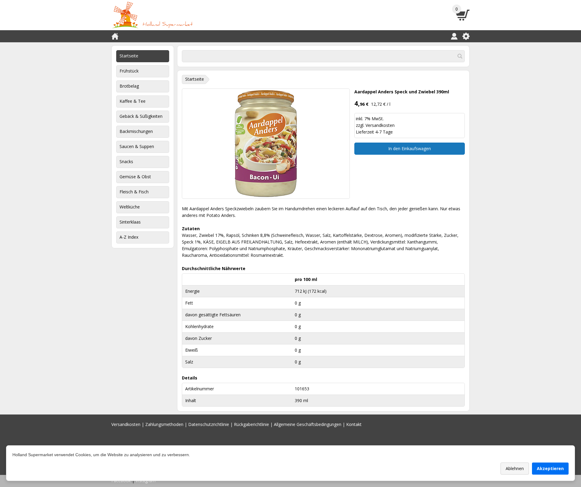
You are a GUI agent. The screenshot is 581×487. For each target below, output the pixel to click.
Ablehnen (515, 468)
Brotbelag (129, 86)
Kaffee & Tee (133, 101)
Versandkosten (380, 125)
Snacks (126, 161)
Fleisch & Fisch (134, 192)
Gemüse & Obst (135, 176)
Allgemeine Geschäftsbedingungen (307, 424)
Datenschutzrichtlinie (208, 424)
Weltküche (130, 207)
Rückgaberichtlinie (251, 424)
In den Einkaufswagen (409, 148)
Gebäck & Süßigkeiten (141, 116)
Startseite (129, 56)
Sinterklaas (130, 222)
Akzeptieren (550, 468)
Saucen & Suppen (137, 146)
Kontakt (354, 424)
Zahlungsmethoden (164, 424)
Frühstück (129, 71)
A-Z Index (129, 237)
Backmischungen (136, 131)
